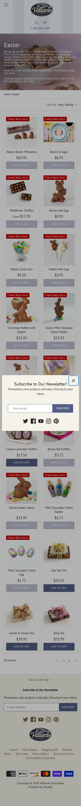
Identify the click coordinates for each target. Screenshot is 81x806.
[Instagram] (48, 421)
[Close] (73, 380)
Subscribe (62, 408)
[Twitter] (25, 421)
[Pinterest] (56, 421)
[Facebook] (33, 421)
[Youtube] (40, 421)
